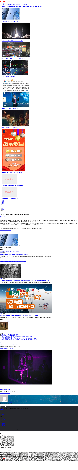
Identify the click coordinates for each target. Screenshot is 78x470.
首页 (2, 246)
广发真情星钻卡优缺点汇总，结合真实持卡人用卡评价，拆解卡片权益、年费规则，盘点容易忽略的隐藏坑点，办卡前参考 (18, 376)
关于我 (3, 456)
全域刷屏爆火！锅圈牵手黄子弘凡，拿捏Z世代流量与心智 (9, 375)
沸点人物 (3, 463)
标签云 (3, 451)
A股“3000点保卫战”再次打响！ (8, 76)
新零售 (3, 241)
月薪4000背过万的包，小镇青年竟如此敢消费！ (12, 127)
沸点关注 (3, 461)
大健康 (3, 239)
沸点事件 (3, 462)
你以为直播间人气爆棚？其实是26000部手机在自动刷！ (14, 59)
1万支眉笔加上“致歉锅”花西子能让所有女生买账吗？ (13, 209)
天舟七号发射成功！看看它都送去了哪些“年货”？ (12, 41)
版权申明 (3, 457)
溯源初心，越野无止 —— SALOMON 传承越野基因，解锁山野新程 (14, 292)
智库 (2, 242)
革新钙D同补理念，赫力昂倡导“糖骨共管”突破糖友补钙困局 (13, 299)
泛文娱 (3, 240)
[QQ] (1, 447)
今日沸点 (3, 3)
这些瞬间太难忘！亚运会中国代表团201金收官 (12, 172)
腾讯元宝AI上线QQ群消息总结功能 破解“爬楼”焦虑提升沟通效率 (6, 386)
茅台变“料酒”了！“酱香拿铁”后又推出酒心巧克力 (12, 236)
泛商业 (3, 247)
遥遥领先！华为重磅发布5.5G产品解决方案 (11, 108)
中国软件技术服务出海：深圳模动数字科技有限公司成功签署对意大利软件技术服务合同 (19, 353)
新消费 (3, 238)
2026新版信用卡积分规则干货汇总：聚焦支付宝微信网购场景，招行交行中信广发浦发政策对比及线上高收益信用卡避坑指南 (19, 377)
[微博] (0, 447)
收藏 (5, 268)
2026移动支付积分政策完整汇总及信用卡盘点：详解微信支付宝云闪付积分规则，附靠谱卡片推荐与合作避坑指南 (24, 318)
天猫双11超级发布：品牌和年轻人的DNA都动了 (5, 427)
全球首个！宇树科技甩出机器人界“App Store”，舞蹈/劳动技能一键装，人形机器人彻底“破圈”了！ (23, 6)
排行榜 (3, 450)
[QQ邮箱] (2, 447)
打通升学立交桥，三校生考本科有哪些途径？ (11, 21)
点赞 (8, 268)
